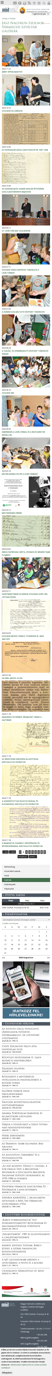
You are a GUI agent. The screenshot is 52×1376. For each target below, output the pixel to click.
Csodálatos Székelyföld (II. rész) (23, 1271)
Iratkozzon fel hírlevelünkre (15, 3)
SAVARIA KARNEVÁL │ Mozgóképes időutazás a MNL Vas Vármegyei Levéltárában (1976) (23, 1201)
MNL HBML (16, 1138)
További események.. (10, 923)
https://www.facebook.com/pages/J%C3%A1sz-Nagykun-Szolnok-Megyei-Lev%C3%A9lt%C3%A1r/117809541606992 (19, 3)
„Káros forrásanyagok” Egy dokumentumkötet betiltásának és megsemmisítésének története (24, 1223)
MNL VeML (16, 1192)
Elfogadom (7, 1373)
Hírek (6, 875)
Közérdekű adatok (12, 871)
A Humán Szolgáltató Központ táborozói (23, 312)
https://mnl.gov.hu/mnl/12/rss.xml (29, 3)
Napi (10, 900)
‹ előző (12, 852)
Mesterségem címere (12, 513)
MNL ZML (15, 1096)
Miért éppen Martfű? (12, 72)
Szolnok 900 (8, 393)
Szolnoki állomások (12, 111)
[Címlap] (10, 9)
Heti (27, 900)
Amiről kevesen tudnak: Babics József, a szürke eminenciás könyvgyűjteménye (22, 1249)
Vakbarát (34, 3)
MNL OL (15, 1041)
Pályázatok (9, 888)
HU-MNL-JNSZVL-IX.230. (12, 678)
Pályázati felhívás (13, 1069)
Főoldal (12, 18)
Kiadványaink (9, 884)
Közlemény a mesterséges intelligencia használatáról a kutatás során (21, 1080)
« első (5, 852)
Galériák (7, 880)
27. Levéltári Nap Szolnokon (16, 231)
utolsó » (33, 856)
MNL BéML (16, 1181)
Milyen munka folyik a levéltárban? (20, 474)
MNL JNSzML (17, 1108)
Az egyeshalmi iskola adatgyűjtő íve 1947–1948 (25, 150)
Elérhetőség (9, 866)
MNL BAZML (16, 1052)
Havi (42, 900)
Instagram (24, 3)
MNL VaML (16, 1119)
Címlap (4, 18)
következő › (23, 856)
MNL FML (15, 1160)
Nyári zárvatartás (13, 1136)
